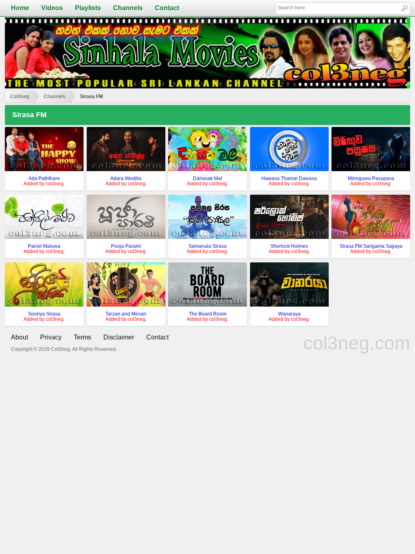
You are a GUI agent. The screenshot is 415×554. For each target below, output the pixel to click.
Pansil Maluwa (44, 246)
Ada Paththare (44, 178)
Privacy (51, 337)
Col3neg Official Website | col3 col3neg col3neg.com (207, 52)
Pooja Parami (126, 246)
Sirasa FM (91, 96)
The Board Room (208, 314)
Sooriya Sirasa (44, 314)
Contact (167, 7)
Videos (52, 7)
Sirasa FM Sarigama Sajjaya (371, 246)
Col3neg (19, 96)
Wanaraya (289, 314)
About (19, 337)
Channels (128, 7)
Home (20, 7)
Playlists (88, 7)
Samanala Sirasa (207, 246)
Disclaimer (118, 337)
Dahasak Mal (207, 178)
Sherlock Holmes (289, 246)
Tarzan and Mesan (125, 314)
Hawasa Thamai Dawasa (289, 178)
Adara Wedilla (125, 178)
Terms (82, 337)
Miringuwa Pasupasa (371, 178)
